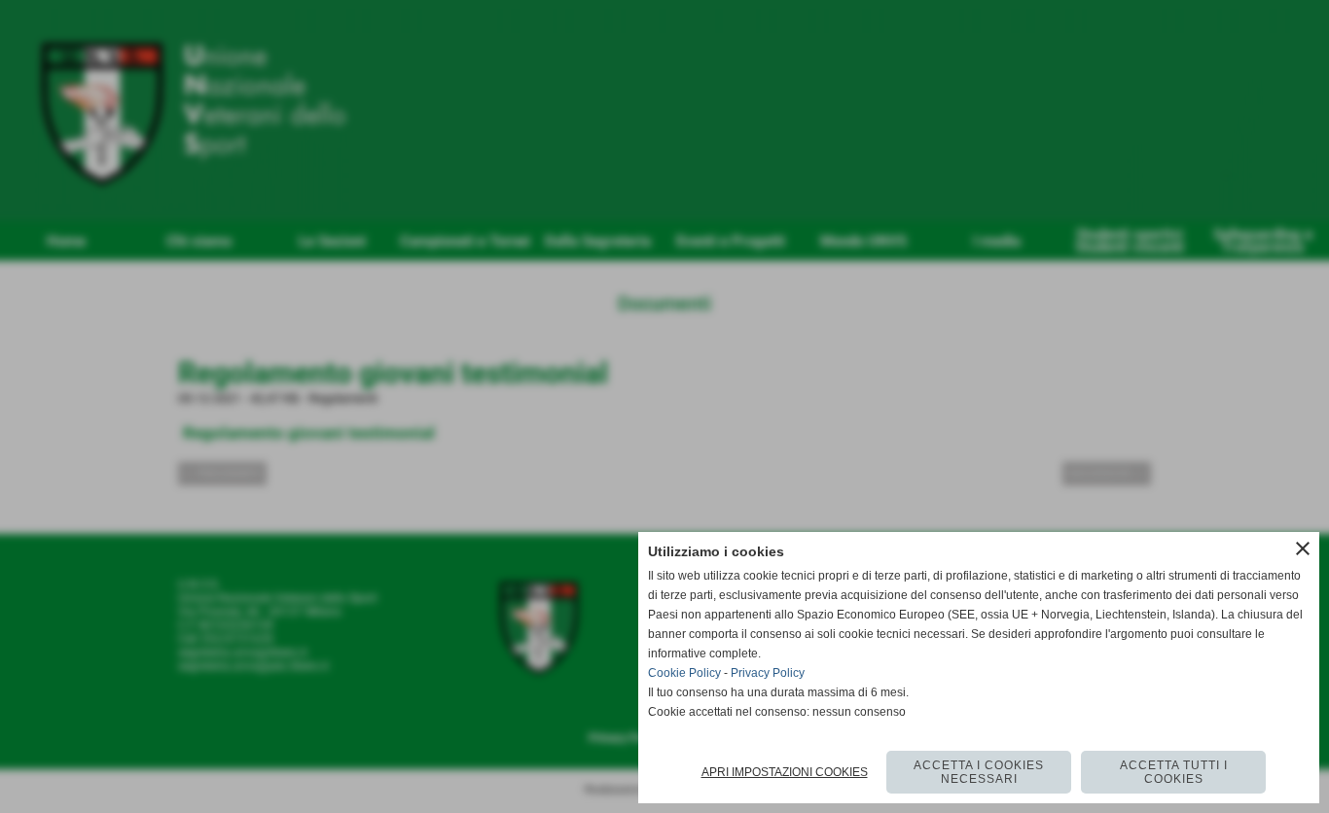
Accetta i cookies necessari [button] (979, 772)
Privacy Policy (768, 673)
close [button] (1302, 548)
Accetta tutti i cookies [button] (1174, 772)
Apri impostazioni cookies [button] (784, 772)
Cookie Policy (684, 673)
